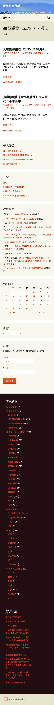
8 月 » (41, 312)
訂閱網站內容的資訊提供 (13, 186)
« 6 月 (12, 312)
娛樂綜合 (12, 453)
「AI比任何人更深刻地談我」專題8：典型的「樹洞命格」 (18, 631)
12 (41, 296)
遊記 (10, 526)
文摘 (10, 589)
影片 (10, 585)
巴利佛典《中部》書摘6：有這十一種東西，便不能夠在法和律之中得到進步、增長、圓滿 (27, 260)
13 (48, 296)
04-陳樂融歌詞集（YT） (13, 163)
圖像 (10, 576)
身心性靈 (12, 487)
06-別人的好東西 (13, 568)
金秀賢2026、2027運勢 (16, 621)
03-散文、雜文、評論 (15, 432)
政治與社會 (39, 53)
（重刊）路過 (28, 218)
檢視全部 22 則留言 (13, 130)
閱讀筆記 (12, 492)
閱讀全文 (8, 77)
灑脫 (24, 241)
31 (27, 308)
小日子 (11, 521)
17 (27, 300)
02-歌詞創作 (11, 411)
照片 (10, 551)
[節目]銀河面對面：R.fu (16, 654)
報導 (10, 581)
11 (34, 296)
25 (34, 304)
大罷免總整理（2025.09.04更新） (25, 49)
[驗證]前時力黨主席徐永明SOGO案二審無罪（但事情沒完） (18, 647)
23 (20, 304)
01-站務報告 (11, 406)
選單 (5, 17)
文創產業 (12, 470)
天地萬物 (12, 448)
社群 (10, 598)
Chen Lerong (11, 218)
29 (13, 308)
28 (6, 308)
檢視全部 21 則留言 (13, 82)
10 (27, 296)
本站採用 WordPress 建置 (14, 699)
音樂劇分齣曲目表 (16, 423)
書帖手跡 (12, 547)
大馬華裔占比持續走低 (32, 268)
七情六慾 (12, 435)
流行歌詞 (12, 414)
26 (41, 304)
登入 (5, 182)
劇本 (10, 534)
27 (48, 304)
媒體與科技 (13, 457)
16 (20, 300)
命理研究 (28, 53)
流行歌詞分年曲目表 (17, 419)
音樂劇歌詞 (13, 427)
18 (34, 300)
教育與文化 (13, 466)
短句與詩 (12, 594)
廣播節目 (12, 542)
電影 (10, 496)
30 (20, 308)
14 (6, 300)
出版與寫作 (13, 440)
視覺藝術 (12, 479)
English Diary (14, 517)
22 (13, 304)
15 (13, 300)
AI (9, 572)
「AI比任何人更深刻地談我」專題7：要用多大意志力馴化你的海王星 (18, 675)
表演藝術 (12, 474)
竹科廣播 (10, 107)
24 (27, 304)
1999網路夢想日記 (16, 513)
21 (6, 304)
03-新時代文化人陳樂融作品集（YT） (19, 159)
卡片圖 (11, 538)
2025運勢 (41, 104)
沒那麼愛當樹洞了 (22, 214)
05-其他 (9, 530)
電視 (10, 500)
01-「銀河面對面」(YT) (13, 150)
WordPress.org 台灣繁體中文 (16, 195)
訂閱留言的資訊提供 (11, 191)
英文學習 (12, 555)
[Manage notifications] (6, 699)
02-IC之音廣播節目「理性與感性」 (18, 155)
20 (48, 300)
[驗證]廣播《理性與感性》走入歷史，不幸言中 (25, 99)
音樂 (10, 505)
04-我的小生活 (12, 509)
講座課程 (12, 564)
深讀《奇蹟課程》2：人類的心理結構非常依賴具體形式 (18, 639)
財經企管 (12, 483)
